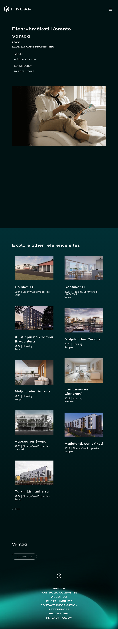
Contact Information (59, 605)
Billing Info (59, 613)
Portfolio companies (59, 592)
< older (16, 509)
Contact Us (24, 556)
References (59, 609)
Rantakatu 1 (75, 287)
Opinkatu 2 (25, 287)
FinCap (59, 588)
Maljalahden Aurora (32, 391)
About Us (59, 596)
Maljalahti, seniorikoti (84, 443)
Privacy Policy (59, 617)
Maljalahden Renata (82, 339)
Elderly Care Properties (33, 46)
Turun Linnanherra (32, 491)
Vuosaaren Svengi (31, 441)
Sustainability (59, 601)
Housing (28, 346)
